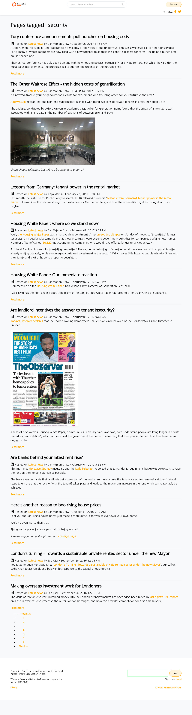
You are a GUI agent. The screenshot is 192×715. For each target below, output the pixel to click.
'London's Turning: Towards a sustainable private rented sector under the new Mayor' (107, 564)
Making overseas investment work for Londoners (56, 586)
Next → (23, 646)
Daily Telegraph (84, 468)
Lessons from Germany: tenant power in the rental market (65, 187)
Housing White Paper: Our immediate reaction (53, 274)
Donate (173, 4)
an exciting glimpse (108, 234)
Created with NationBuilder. (168, 688)
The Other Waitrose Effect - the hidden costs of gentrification (67, 84)
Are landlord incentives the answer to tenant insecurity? (62, 310)
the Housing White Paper (33, 234)
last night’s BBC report (164, 597)
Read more (17, 73)
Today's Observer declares (26, 321)
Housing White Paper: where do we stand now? (54, 223)
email (179, 679)
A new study (18, 102)
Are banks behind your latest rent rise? (46, 457)
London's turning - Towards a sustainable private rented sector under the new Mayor (90, 553)
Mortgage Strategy (40, 468)
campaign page (66, 536)
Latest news (35, 43)
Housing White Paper (50, 286)
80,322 (47, 242)
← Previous (23, 614)
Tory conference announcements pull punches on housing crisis (69, 36)
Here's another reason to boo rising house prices (55, 505)
